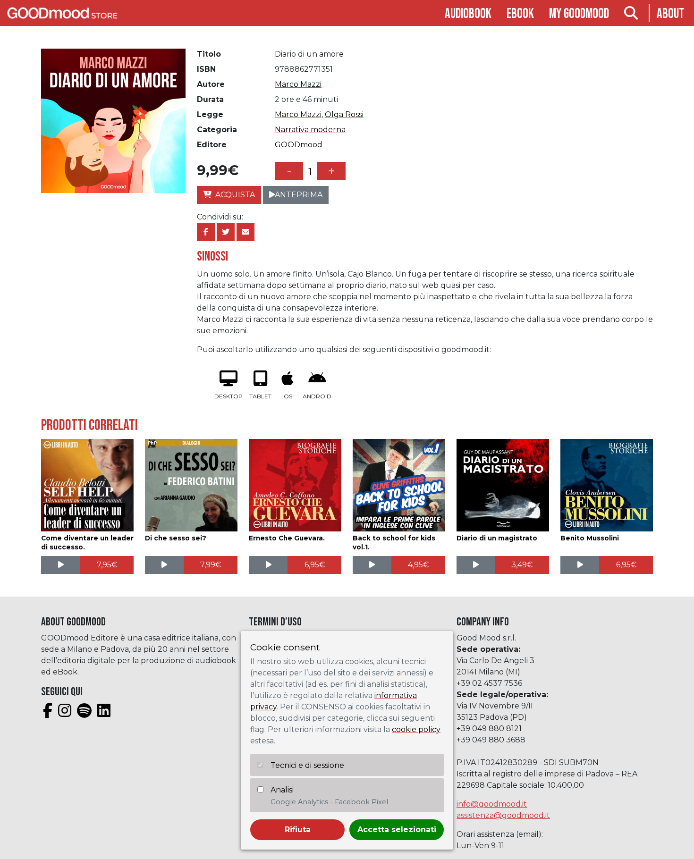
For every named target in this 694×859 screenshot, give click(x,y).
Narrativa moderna (310, 129)
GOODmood (298, 144)
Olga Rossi (344, 114)
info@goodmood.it (492, 804)
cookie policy (416, 729)
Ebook (520, 14)
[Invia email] (245, 232)
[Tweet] (226, 232)
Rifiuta (298, 829)
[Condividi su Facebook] (206, 232)
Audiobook (468, 14)
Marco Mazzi (298, 84)
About (671, 14)
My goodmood (579, 14)
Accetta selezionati (396, 829)
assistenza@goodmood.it (503, 815)
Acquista (235, 194)
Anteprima (298, 194)
